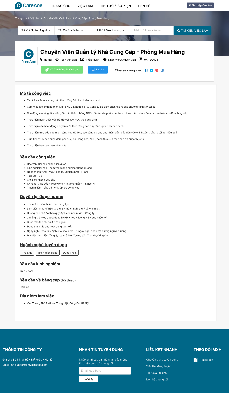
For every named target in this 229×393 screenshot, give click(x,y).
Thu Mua (27, 252)
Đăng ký (88, 378)
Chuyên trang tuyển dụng (162, 359)
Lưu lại (100, 69)
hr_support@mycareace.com (29, 364)
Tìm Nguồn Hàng (47, 252)
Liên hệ (144, 6)
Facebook (206, 359)
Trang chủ (60, 6)
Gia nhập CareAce (201, 5)
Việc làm (85, 6)
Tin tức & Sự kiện (115, 6)
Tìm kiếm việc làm (194, 30)
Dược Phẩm (70, 252)
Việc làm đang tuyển (158, 366)
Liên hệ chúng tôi (157, 379)
